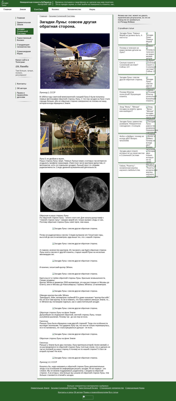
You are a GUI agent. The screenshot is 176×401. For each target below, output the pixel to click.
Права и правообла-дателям (22, 95)
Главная (7, 9)
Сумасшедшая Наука (134, 388)
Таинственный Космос (24, 39)
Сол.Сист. (38, 9)
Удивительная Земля (40, 388)
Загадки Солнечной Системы (22, 31)
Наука (92, 9)
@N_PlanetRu (22, 66)
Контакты (21, 84)
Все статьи (113, 392)
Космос (55, 9)
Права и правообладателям (95, 392)
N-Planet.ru (46, 2)
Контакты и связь (65, 392)
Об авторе (22, 88)
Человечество (74, 9)
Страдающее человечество (23, 46)
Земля (23, 9)
